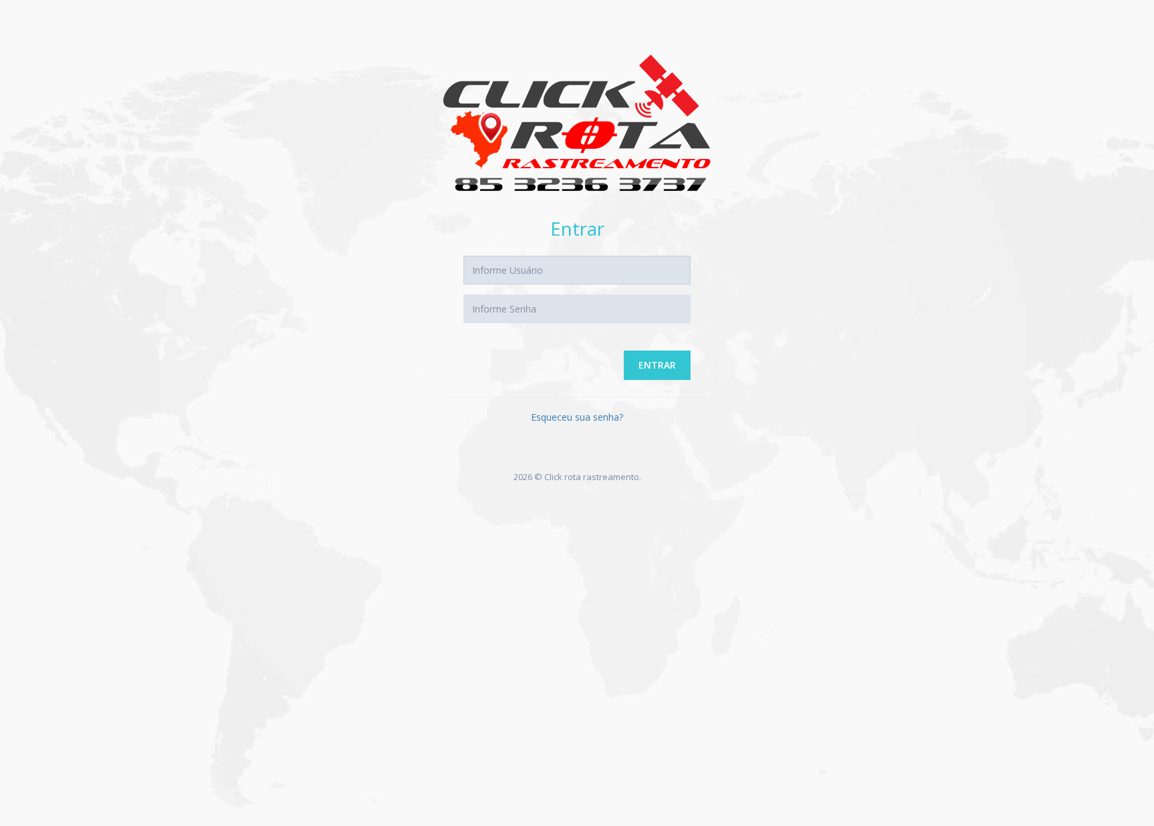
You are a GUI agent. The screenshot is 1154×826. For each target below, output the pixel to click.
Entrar (657, 365)
